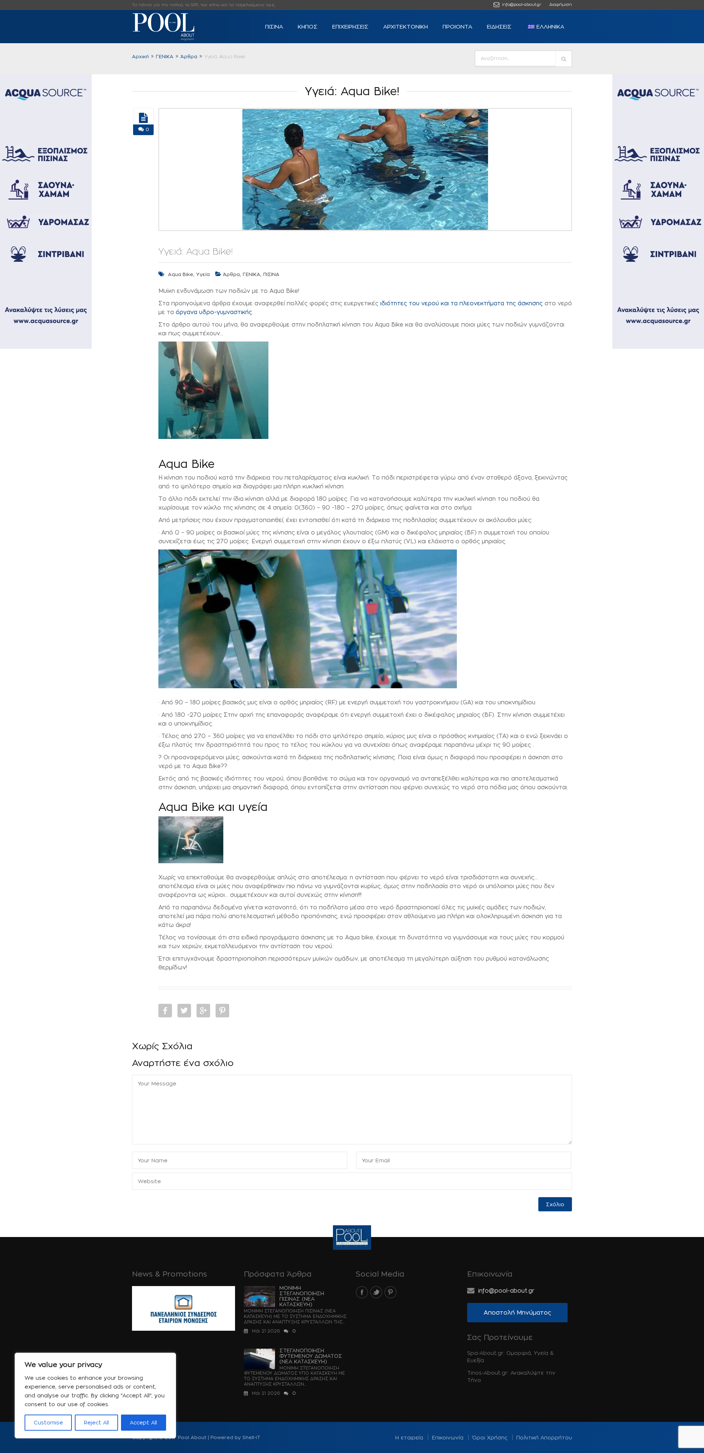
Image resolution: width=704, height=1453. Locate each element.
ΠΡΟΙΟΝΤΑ (457, 26)
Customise (48, 1422)
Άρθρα (188, 56)
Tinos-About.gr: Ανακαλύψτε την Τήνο (511, 1376)
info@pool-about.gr (520, 4)
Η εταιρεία (409, 1437)
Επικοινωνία (447, 1437)
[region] (95, 1395)
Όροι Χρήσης (489, 1437)
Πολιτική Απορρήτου (544, 1437)
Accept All (143, 1422)
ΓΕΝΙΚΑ (164, 56)
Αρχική (140, 56)
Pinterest (222, 1010)
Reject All (96, 1422)
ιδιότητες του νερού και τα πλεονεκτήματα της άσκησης (461, 303)
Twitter (184, 1010)
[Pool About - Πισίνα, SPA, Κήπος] (176, 26)
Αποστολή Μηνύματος (517, 1312)
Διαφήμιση (560, 4)
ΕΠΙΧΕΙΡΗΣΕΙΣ (350, 26)
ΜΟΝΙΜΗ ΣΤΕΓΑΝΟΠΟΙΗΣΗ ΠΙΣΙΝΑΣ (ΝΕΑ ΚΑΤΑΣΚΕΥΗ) (301, 1296)
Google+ (203, 1010)
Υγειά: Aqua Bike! (195, 251)
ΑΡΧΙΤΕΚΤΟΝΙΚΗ (405, 26)
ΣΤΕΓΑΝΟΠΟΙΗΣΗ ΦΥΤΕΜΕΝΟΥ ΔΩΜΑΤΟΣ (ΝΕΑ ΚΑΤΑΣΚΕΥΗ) (310, 1356)
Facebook (165, 1010)
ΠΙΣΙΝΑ (274, 26)
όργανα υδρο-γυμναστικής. (214, 312)
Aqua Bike (180, 274)
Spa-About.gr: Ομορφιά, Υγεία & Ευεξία (510, 1356)
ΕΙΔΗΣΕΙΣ (499, 26)
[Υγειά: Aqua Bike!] (143, 118)
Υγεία (203, 274)
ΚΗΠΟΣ (308, 26)
